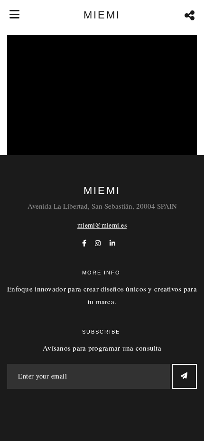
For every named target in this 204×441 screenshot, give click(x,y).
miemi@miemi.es (102, 224)
